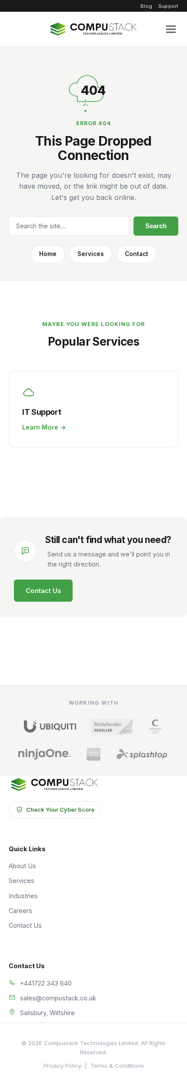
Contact (136, 253)
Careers (20, 910)
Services (90, 253)
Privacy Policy (62, 1065)
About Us (22, 865)
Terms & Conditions (117, 1065)
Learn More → (44, 427)
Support (168, 6)
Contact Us (43, 590)
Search (156, 226)
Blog (146, 6)
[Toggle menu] (171, 29)
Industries (23, 895)
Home (48, 253)
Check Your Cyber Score (60, 809)
